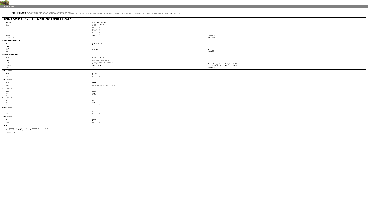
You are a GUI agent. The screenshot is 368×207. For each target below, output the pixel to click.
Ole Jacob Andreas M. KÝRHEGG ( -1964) (103, 85)
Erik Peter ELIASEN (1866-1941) (36, 12)
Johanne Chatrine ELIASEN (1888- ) (37, 13)
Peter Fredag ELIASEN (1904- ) (142, 13)
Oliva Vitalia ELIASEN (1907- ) (160, 13)
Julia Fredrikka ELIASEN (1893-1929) (60, 13)
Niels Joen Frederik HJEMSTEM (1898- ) (101, 13)
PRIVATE (9, 70)
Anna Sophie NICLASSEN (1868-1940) (60, 12)
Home (2, 6)
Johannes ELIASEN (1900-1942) (123, 13)
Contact (7, 6)
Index (12, 6)
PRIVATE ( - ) (176, 13)
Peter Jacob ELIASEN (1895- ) (80, 13)
